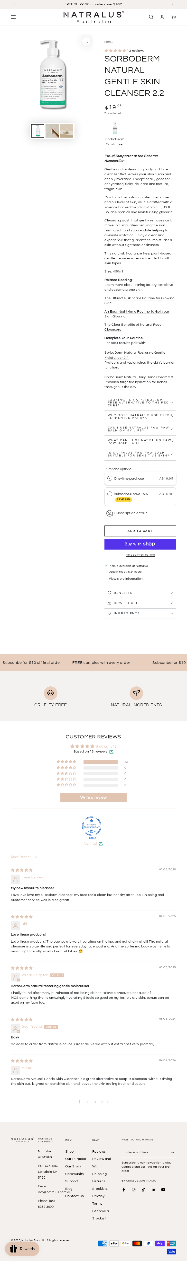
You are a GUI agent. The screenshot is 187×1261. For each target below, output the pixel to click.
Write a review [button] (93, 797)
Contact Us (74, 1196)
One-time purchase (129, 478)
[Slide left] (15, 4)
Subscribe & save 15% (131, 496)
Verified (90, 843)
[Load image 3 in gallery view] (66, 131)
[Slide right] (172, 4)
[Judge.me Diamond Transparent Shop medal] (91, 826)
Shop (69, 1151)
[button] (151, 17)
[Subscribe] (173, 1152)
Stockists (100, 1189)
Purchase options (117, 469)
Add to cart (140, 531)
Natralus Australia (33, 1240)
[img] (22, 870)
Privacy (98, 1196)
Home (108, 42)
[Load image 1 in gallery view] (37, 131)
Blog (69, 1189)
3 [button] (95, 1101)
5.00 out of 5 (106, 746)
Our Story (73, 1166)
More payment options (140, 554)
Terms (97, 1203)
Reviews (99, 1151)
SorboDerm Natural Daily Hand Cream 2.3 (138, 377)
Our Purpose (75, 1159)
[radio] (109, 478)
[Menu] (13, 17)
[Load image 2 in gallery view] (52, 131)
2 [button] (87, 1101)
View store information (126, 578)
